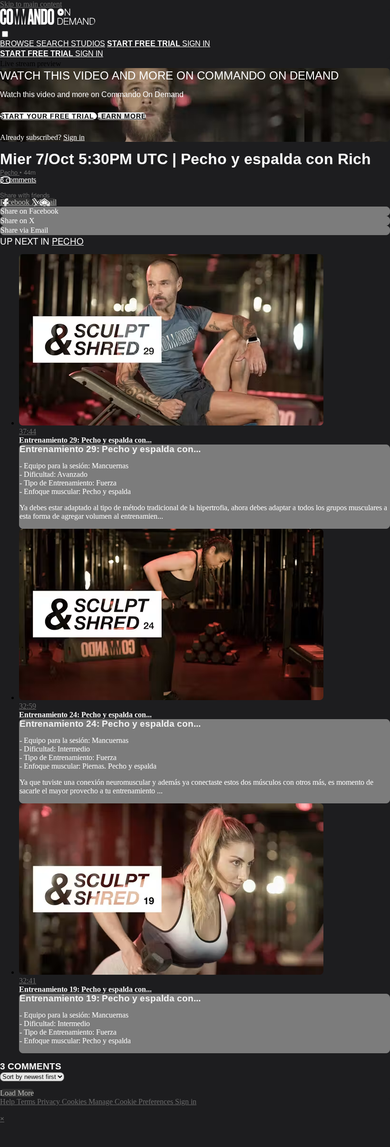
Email (48, 202)
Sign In (89, 53)
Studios (88, 44)
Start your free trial (48, 116)
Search (53, 44)
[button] (5, 34)
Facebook (15, 202)
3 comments (18, 180)
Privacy (49, 1102)
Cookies (75, 1102)
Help (8, 1102)
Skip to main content (31, 4)
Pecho (10, 172)
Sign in (196, 44)
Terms (27, 1102)
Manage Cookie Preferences (131, 1102)
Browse (18, 44)
